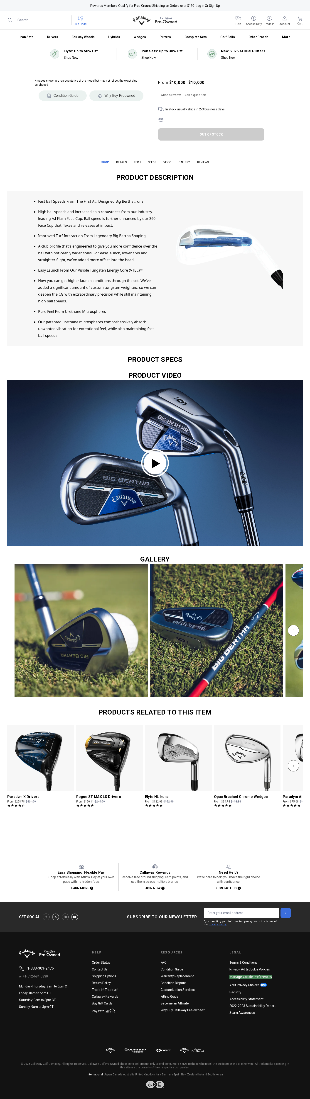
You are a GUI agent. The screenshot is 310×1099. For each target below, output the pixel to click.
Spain (177, 1074)
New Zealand (189, 1074)
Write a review (170, 95)
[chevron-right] (293, 630)
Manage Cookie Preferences (250, 977)
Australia (128, 1074)
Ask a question (195, 95)
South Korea (215, 1074)
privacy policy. (218, 924)
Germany (167, 1074)
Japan (108, 1074)
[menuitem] (238, 20)
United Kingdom (145, 1074)
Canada (117, 1074)
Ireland (202, 1074)
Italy (158, 1074)
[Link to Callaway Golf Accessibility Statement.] (155, 1084)
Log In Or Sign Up (208, 5)
